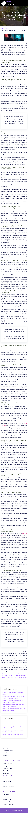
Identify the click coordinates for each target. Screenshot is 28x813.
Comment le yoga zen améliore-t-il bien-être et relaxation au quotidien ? (7, 675)
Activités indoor (5, 28)
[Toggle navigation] (25, 3)
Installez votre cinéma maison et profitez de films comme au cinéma (20, 675)
